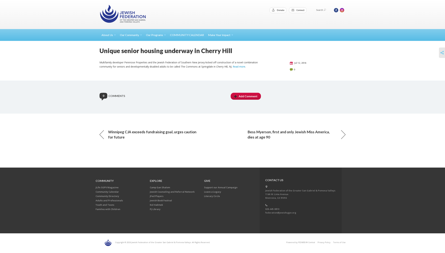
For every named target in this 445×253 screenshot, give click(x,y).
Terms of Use (339, 242)
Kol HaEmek (156, 204)
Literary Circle (212, 196)
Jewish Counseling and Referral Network (172, 191)
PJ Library (155, 209)
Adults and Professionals (109, 200)
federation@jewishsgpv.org (280, 212)
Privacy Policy (324, 242)
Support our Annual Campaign (220, 187)
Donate (280, 10)
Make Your (219, 35)
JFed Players (156, 196)
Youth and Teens (105, 204)
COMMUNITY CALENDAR (187, 35)
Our (154, 35)
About (107, 35)
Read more (239, 66)
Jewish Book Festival (161, 200)
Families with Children (108, 209)
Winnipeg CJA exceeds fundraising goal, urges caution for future (152, 134)
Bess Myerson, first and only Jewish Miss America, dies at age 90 (289, 134)
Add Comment (248, 96)
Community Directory (107, 196)
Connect (300, 10)
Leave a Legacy (212, 191)
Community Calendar (107, 191)
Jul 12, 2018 (300, 62)
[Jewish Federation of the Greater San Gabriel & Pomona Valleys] (123, 14)
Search (319, 10)
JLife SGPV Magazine (107, 187)
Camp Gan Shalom (160, 187)
